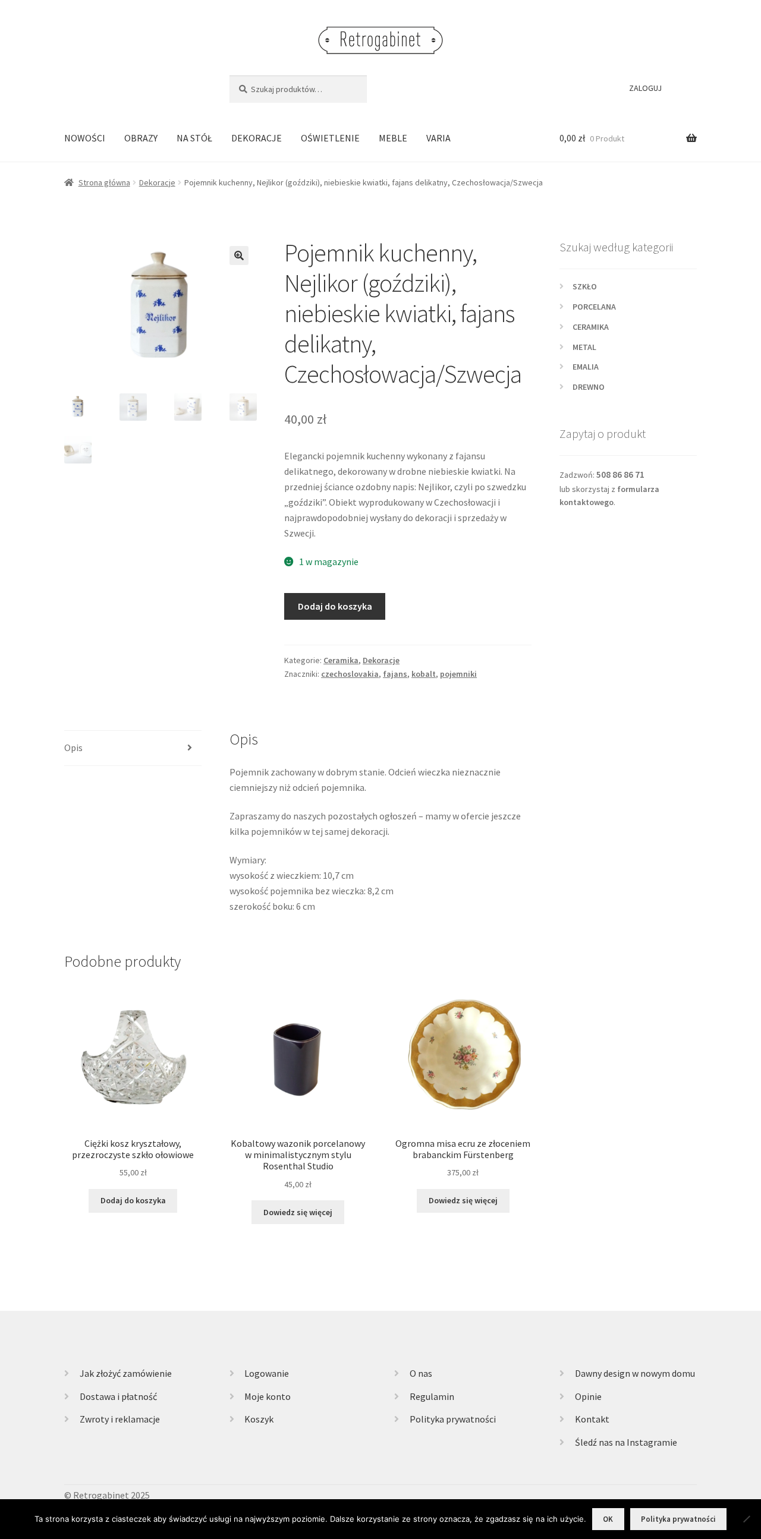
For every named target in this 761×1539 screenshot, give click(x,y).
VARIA (438, 138)
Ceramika (341, 660)
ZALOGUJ (645, 88)
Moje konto (267, 1396)
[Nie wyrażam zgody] (746, 1519)
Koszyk (258, 1419)
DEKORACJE (256, 138)
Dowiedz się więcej (297, 1212)
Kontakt (592, 1419)
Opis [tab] (73, 747)
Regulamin (432, 1396)
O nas (421, 1373)
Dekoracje (157, 182)
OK (608, 1519)
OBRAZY (141, 138)
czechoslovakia (350, 673)
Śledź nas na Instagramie (626, 1442)
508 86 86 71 (620, 474)
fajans (395, 673)
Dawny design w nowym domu (635, 1373)
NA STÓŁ (194, 138)
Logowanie (266, 1373)
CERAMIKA (591, 326)
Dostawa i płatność (118, 1396)
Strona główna (104, 182)
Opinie (588, 1396)
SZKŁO (585, 286)
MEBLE (393, 138)
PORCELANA (594, 306)
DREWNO (589, 386)
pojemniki (458, 673)
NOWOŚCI (84, 138)
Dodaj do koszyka (335, 606)
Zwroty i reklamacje (120, 1419)
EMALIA (586, 366)
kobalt (423, 673)
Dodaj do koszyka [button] (133, 1200)
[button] (239, 255)
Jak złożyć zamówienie (126, 1373)
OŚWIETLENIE (330, 138)
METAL (584, 347)
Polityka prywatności (453, 1419)
